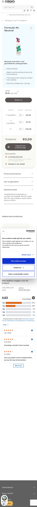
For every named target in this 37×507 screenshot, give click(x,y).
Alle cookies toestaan (18, 261)
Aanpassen (17, 267)
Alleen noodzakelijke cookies (18, 274)
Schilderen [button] (6, 499)
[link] (10, 1)
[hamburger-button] (3, 1)
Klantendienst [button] (7, 487)
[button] (18, 173)
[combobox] (18, 7)
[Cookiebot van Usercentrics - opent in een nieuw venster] (26, 231)
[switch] (4, 504)
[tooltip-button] (17, 91)
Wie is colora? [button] (7, 493)
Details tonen (26, 254)
